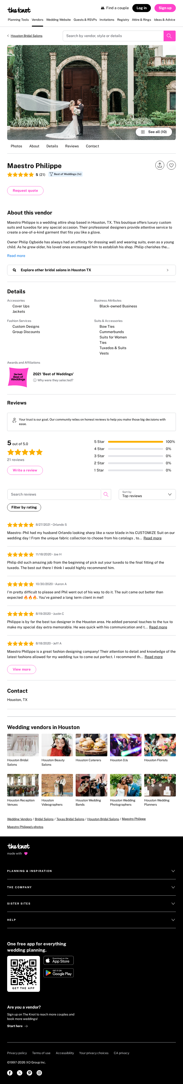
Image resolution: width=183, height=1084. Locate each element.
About (34, 146)
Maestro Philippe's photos (25, 827)
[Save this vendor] (171, 165)
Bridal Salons (44, 819)
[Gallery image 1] (91, 92)
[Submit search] (170, 36)
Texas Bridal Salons (70, 819)
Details (52, 146)
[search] (106, 494)
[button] (53, 380)
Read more (16, 256)
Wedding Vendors (19, 819)
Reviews (72, 146)
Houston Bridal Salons (26, 36)
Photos (16, 146)
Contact (92, 146)
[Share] (159, 165)
